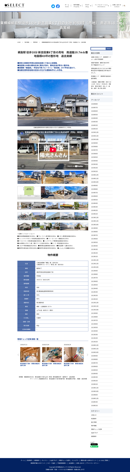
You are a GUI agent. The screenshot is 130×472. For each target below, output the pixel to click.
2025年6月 (94, 154)
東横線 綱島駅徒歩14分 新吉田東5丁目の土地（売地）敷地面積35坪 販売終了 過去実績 (47, 377)
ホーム (67, 5)
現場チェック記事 (96, 429)
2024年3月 (94, 207)
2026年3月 (94, 122)
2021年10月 (94, 310)
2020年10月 (94, 352)
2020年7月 (94, 363)
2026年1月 (94, 129)
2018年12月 (94, 398)
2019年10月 (94, 391)
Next (87, 355)
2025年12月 (94, 132)
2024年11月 (94, 178)
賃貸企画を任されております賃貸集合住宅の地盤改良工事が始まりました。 (101, 70)
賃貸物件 (94, 436)
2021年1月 (94, 342)
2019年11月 (94, 388)
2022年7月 (94, 278)
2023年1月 (94, 256)
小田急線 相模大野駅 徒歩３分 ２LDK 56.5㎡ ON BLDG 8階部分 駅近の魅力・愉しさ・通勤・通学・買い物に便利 (101, 85)
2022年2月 (94, 295)
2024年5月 (94, 200)
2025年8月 (94, 146)
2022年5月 (94, 285)
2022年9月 (94, 271)
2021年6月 (94, 324)
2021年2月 (94, 338)
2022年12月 (94, 260)
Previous (19, 355)
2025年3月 (94, 164)
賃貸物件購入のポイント (38, 463)
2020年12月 (94, 345)
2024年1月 (94, 214)
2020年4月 (94, 373)
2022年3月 (94, 292)
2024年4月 (94, 203)
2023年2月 (94, 253)
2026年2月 (94, 125)
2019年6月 (94, 395)
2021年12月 (94, 303)
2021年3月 (94, 334)
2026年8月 (94, 104)
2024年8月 (94, 189)
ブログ (87, 5)
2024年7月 (94, 193)
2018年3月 (94, 402)
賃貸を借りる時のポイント (89, 460)
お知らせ (94, 415)
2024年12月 (94, 175)
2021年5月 (94, 327)
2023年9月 (94, 228)
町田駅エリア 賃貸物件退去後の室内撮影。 (101, 77)
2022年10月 (94, 267)
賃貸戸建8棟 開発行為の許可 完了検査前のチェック (101, 64)
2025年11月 (94, 136)
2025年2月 (94, 168)
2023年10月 (94, 225)
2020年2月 (94, 381)
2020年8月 (94, 359)
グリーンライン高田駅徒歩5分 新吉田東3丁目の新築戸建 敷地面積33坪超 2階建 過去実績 (58, 379)
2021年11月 (94, 306)
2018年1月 (94, 405)
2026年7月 (94, 107)
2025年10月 (94, 139)
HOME (19, 42)
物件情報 (76, 5)
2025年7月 (94, 150)
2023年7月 (94, 235)
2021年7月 (94, 320)
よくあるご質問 (103, 460)
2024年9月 (94, 185)
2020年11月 (94, 349)
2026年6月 (94, 111)
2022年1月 (94, 299)
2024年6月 (94, 196)
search (125, 6)
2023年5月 (94, 242)
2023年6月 (94, 239)
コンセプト (75, 460)
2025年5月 (94, 157)
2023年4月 (94, 246)
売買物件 (35, 42)
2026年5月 (94, 115)
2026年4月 (94, 118)
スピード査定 (51, 463)
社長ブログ (94, 433)
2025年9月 (94, 143)
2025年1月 (94, 171)
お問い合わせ (116, 5)
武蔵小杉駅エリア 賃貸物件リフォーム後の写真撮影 (101, 58)
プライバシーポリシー (92, 463)
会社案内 (71, 463)
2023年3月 (94, 249)
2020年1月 (94, 384)
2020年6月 (94, 366)
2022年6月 (94, 281)
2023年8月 (94, 232)
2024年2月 (94, 210)
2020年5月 (94, 370)
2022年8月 (94, 274)
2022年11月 (94, 264)
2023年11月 (94, 221)
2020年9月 (94, 356)
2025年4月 (94, 161)
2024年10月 (94, 182)
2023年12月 (94, 217)
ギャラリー (45, 460)
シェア (92, 442)
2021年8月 (94, 317)
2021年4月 (94, 331)
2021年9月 (94, 313)
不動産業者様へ (62, 463)
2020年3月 (94, 377)
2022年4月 (94, 288)
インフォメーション (101, 5)
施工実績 (94, 422)
